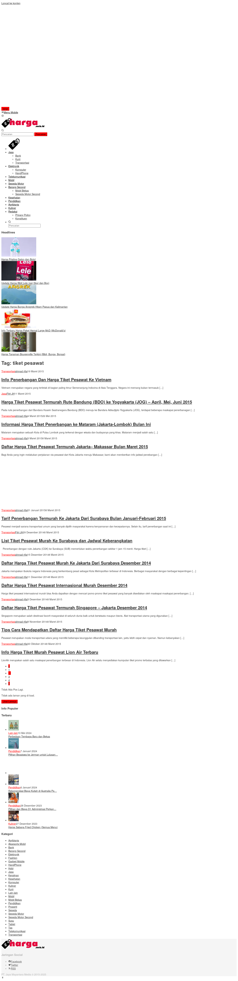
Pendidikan (14, 751)
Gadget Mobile (16, 861)
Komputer (13, 882)
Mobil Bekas (15, 899)
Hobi (10, 868)
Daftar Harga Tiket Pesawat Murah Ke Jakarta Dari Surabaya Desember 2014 (76, 563)
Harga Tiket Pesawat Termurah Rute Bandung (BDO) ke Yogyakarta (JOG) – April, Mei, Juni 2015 (96, 402)
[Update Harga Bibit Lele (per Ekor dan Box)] (18, 279)
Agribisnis (13, 840)
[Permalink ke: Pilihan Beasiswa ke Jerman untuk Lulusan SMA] (13, 747)
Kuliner (12, 823)
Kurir (11, 889)
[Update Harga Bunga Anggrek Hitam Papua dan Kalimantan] (18, 303)
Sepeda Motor (16, 913)
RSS (13, 968)
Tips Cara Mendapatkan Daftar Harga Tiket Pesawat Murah (59, 630)
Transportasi (8, 371)
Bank (11, 847)
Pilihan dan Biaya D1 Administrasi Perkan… (32, 809)
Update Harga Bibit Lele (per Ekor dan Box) (25, 283)
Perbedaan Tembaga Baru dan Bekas (29, 736)
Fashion (12, 858)
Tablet (11, 924)
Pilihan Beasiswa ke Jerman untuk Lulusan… (33, 754)
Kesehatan (14, 879)
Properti (12, 906)
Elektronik (13, 854)
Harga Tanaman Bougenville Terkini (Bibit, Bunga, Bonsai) (33, 354)
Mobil (11, 896)
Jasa (4, 393)
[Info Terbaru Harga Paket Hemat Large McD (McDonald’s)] (18, 327)
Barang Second (16, 851)
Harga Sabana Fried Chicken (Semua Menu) (33, 827)
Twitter (14, 965)
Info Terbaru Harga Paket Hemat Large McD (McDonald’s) (33, 330)
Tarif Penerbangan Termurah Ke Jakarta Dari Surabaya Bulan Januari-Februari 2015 (83, 518)
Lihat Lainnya (9, 701)
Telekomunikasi (16, 931)
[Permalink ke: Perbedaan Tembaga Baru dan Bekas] (13, 729)
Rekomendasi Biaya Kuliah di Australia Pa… (32, 791)
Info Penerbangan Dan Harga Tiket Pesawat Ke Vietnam (56, 379)
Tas (10, 927)
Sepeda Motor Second (20, 917)
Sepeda (12, 910)
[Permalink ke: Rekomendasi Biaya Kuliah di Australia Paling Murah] (13, 784)
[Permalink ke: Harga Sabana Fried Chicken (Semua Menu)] (13, 820)
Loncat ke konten (10, 3)
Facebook (16, 961)
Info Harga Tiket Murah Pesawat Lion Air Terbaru (49, 652)
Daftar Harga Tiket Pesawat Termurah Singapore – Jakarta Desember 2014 (74, 607)
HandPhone (14, 865)
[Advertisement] (24, 57)
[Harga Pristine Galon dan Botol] (18, 256)
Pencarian (41, 134)
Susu (11, 920)
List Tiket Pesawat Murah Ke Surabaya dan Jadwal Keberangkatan (66, 540)
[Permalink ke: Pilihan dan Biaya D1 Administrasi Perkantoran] (13, 802)
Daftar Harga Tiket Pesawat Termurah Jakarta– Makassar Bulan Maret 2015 (74, 446)
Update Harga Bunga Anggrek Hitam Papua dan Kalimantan (34, 306)
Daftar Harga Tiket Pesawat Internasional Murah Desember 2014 (64, 585)
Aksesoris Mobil (17, 844)
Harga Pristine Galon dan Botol (18, 259)
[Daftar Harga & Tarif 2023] (23, 127)
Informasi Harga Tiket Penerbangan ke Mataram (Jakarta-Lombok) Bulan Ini (76, 424)
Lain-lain (13, 733)
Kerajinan (13, 875)
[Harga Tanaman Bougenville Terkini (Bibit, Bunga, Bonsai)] (18, 350)
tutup (5, 108)
